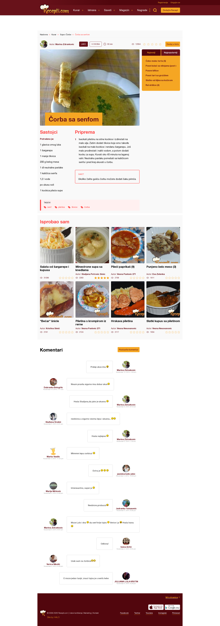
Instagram (162, 613)
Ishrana (92, 10)
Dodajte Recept (170, 10)
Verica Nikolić (53, 564)
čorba (87, 207)
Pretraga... (155, 10)
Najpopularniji (170, 52)
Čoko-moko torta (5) (156, 61)
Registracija (163, 3)
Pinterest (176, 613)
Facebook (124, 613)
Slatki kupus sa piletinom (163, 307)
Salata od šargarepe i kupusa (57, 253)
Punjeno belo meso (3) (163, 253)
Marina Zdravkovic (64, 44)
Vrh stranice (172, 597)
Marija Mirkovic (53, 491)
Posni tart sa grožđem (157, 75)
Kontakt (96, 613)
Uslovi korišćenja (75, 613)
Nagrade (142, 10)
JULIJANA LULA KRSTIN (126, 581)
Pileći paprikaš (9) (128, 253)
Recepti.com (54, 9)
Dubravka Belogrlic (53, 387)
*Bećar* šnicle (57, 307)
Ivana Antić (126, 547)
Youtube (149, 613)
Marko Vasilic (53, 456)
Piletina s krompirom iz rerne (92, 307)
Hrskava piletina (128, 307)
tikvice (74, 207)
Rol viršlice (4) (152, 85)
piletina (61, 207)
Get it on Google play (172, 607)
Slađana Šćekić (53, 422)
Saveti (107, 10)
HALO (56, 617)
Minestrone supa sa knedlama (92, 253)
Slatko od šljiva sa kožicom (159, 80)
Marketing (87, 613)
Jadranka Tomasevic (126, 508)
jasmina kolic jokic (126, 474)
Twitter (137, 613)
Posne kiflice (152, 70)
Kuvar (76, 10)
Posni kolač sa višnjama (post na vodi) (161, 65)
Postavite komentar (128, 349)
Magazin (124, 10)
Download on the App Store (156, 607)
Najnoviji (151, 52)
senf (49, 207)
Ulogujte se (175, 3)
